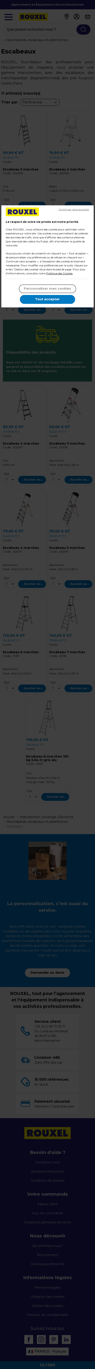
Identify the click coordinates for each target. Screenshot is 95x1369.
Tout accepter (47, 299)
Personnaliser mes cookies (47, 289)
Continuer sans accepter (74, 209)
